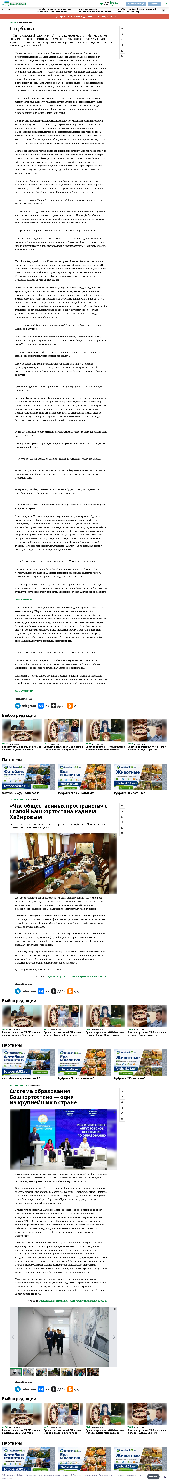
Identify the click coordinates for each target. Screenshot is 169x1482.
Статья (6, 9)
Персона (155, 3)
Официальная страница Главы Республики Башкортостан (73, 1300)
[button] (114, 1337)
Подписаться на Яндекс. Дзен (115, 3)
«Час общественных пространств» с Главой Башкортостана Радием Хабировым (53, 10)
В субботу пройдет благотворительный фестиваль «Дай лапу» (137, 10)
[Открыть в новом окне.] (25, 706)
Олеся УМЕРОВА (24, 599)
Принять (153, 1476)
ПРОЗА (13, 22)
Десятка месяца (136, 3)
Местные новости (18, 800)
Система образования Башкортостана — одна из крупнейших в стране (96, 10)
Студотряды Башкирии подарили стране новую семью (84, 16)
